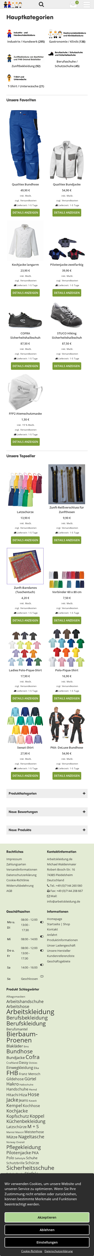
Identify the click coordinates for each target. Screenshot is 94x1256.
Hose (33, 1094)
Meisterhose (34, 1131)
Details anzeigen (25, 212)
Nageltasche (31, 1137)
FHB (12, 1073)
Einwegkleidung (19, 1067)
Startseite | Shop (58, 924)
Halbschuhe (26, 1084)
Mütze (12, 1136)
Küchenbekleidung (25, 1121)
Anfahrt (52, 935)
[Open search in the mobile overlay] (41, 4)
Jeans (23, 1100)
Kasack (33, 1100)
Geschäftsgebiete (58, 961)
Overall (20, 1142)
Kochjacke (17, 1111)
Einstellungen (47, 1242)
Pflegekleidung (23, 1147)
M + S (33, 1126)
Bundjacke (15, 1057)
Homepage (54, 919)
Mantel (10, 1132)
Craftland (12, 1063)
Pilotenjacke (18, 1153)
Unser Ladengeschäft (61, 945)
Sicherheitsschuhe (30, 1167)
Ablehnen (47, 1230)
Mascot (19, 1132)
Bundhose (19, 1051)
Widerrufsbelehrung (20, 886)
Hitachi (12, 1094)
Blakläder (14, 1046)
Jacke (12, 1099)
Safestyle (20, 1158)
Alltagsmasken (15, 996)
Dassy (23, 1062)
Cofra (32, 1057)
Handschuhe (17, 1089)
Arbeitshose (17, 1006)
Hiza (23, 1094)
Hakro (12, 1084)
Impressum (14, 859)
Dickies (33, 1062)
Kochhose (31, 1105)
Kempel (14, 1105)
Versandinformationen (21, 869)
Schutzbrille (15, 1163)
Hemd (33, 1089)
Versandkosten (28, 200)
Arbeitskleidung (30, 1011)
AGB (9, 891)
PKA (35, 1152)
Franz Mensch (29, 1074)
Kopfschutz (17, 1116)
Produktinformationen (62, 940)
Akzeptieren (47, 1217)
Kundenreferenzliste (60, 956)
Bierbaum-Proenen (22, 1037)
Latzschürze (16, 1126)
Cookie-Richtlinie (31, 1251)
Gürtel (30, 1078)
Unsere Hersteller (58, 951)
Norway (11, 1142)
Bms (26, 1046)
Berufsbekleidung (27, 1017)
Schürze (32, 1162)
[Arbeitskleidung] (14, 4)
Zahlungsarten (16, 864)
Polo (10, 1157)
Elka (36, 1068)
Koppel (37, 1116)
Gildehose (15, 1078)
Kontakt (52, 929)
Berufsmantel (17, 1029)
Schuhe (31, 1158)
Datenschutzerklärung (58, 1251)
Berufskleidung (26, 1023)
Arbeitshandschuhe (25, 1001)
